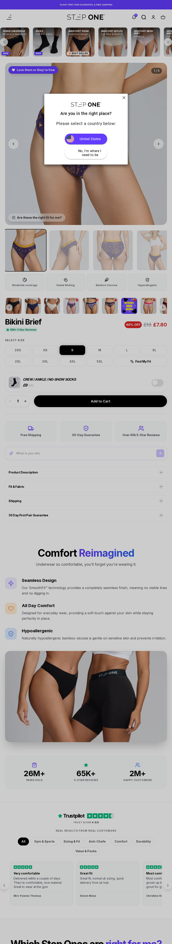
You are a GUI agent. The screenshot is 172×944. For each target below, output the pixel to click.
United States (90, 139)
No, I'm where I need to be (90, 153)
